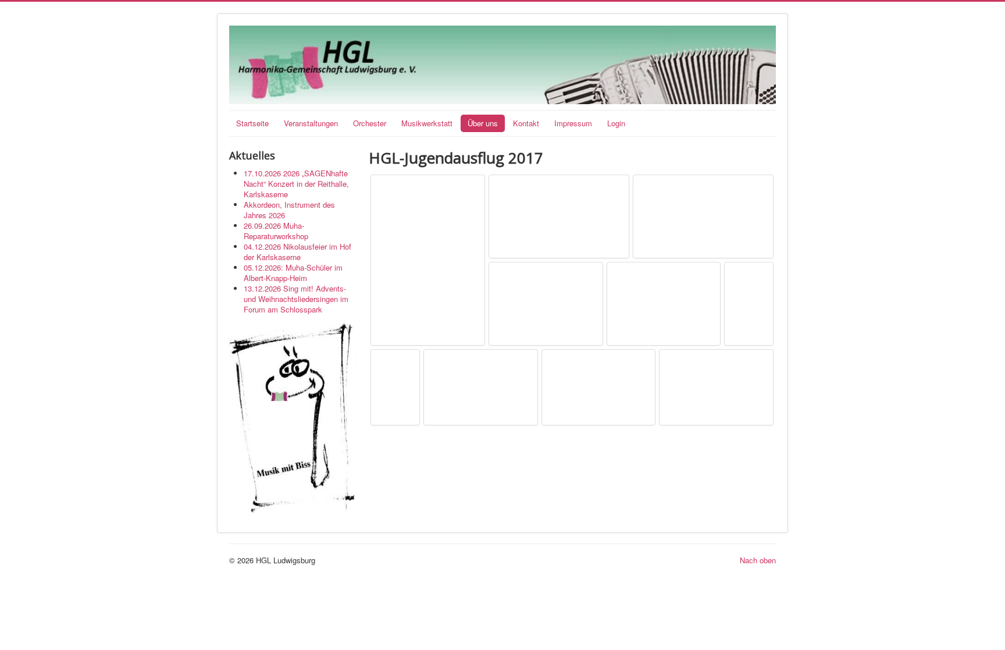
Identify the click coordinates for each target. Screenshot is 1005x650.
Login (616, 123)
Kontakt (526, 123)
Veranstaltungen (311, 123)
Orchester (369, 123)
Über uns (483, 123)
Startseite (252, 123)
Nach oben (758, 560)
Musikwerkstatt (426, 123)
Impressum (573, 123)
